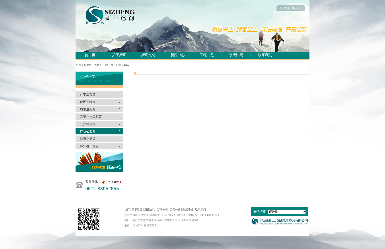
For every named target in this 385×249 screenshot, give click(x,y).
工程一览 (207, 55)
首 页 (90, 55)
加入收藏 (297, 8)
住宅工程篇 (88, 94)
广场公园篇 (88, 131)
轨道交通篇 (88, 138)
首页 (127, 209)
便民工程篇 (88, 102)
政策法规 (236, 55)
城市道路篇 (88, 109)
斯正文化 (148, 55)
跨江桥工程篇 (89, 146)
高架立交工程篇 (91, 116)
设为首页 (284, 8)
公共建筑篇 (88, 124)
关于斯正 (119, 55)
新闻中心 (177, 55)
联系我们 (265, 55)
